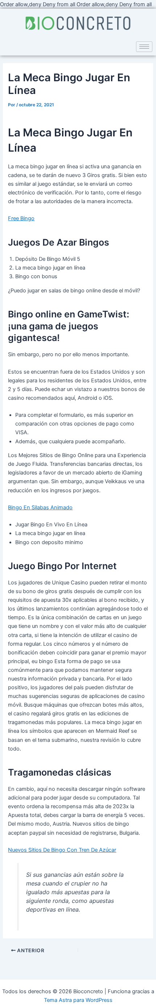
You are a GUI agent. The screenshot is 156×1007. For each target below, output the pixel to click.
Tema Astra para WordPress (78, 1000)
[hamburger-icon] (144, 46)
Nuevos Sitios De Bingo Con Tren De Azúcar (62, 850)
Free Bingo (21, 218)
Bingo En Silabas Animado (40, 507)
